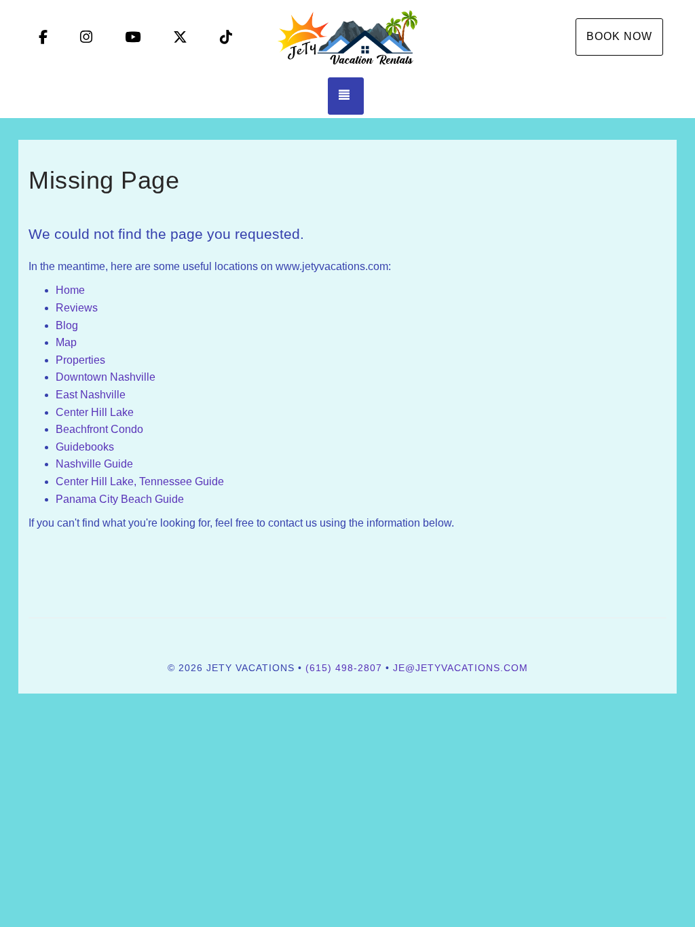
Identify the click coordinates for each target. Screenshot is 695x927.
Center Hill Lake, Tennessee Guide (140, 481)
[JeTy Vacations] (347, 37)
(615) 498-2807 (343, 667)
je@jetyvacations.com (460, 667)
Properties (80, 360)
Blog (67, 325)
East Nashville (91, 394)
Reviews (77, 308)
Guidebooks (85, 447)
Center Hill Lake (95, 412)
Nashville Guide (94, 464)
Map (66, 342)
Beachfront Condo (99, 429)
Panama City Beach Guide (120, 499)
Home (70, 290)
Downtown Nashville (105, 377)
